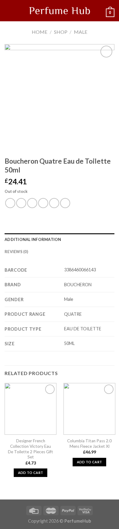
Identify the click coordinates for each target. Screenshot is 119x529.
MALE (80, 32)
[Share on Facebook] (21, 203)
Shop (60, 32)
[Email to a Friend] (43, 203)
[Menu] (8, 10)
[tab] (59, 239)
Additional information (33, 239)
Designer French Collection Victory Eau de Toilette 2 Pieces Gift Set (30, 448)
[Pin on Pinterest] (54, 203)
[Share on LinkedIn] (65, 203)
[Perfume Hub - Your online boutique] (59, 10)
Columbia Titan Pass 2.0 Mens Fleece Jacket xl (89, 443)
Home (39, 32)
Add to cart (30, 473)
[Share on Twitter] (32, 203)
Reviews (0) (16, 251)
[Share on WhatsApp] (10, 203)
